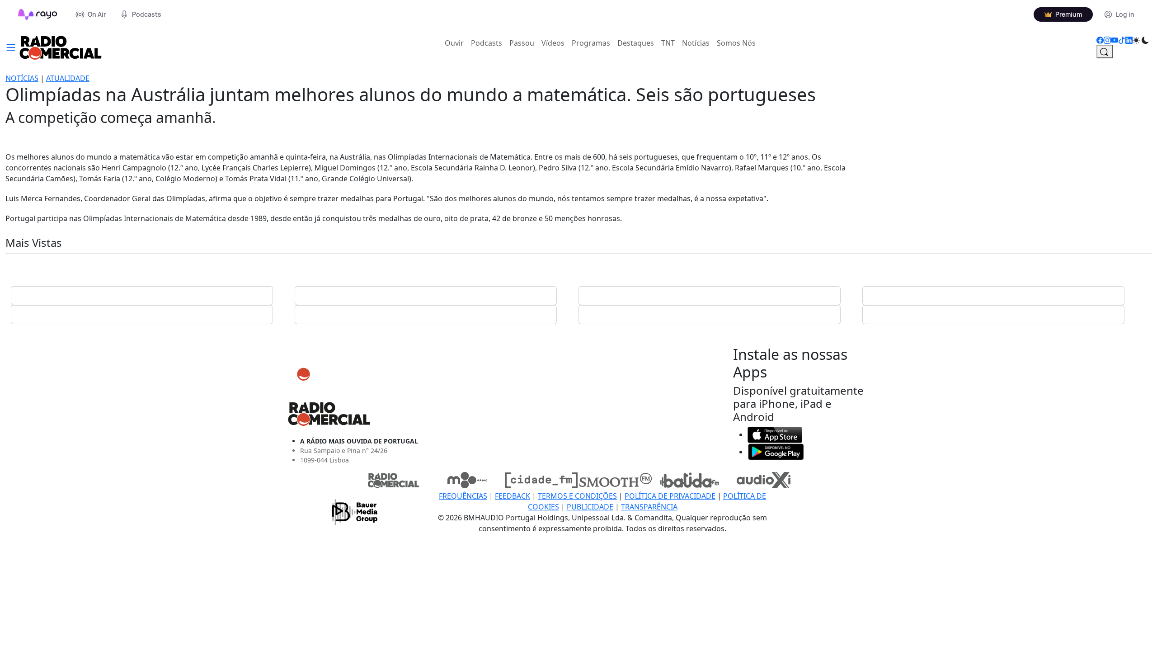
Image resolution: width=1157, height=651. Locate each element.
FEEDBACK (512, 496)
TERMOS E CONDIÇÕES (577, 496)
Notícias (696, 43)
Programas (591, 43)
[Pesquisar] (1104, 51)
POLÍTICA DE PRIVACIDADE (670, 496)
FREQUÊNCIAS (463, 496)
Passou (521, 43)
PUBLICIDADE (590, 507)
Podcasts (486, 43)
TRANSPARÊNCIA (649, 507)
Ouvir (456, 43)
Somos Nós (736, 43)
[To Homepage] (38, 14)
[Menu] (11, 47)
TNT (668, 43)
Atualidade (67, 78)
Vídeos (552, 43)
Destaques (635, 43)
